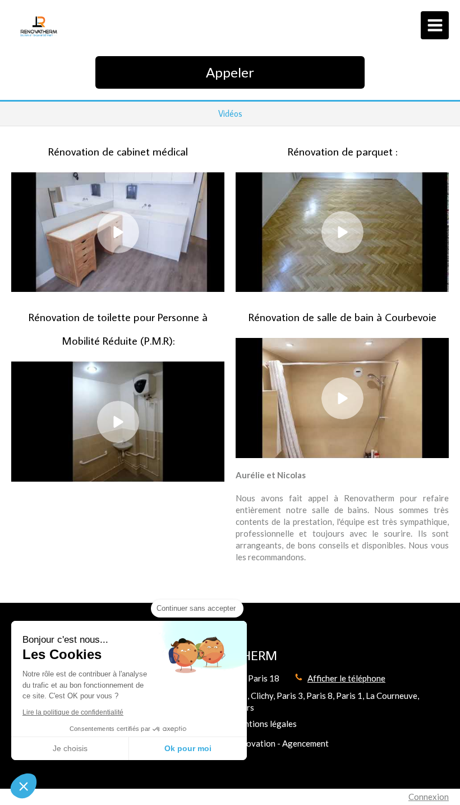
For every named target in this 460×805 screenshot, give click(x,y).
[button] (23, 785)
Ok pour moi (187, 748)
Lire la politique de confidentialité (72, 712)
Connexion (428, 797)
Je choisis (70, 748)
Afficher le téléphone (346, 678)
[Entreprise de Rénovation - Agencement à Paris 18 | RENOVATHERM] (39, 28)
